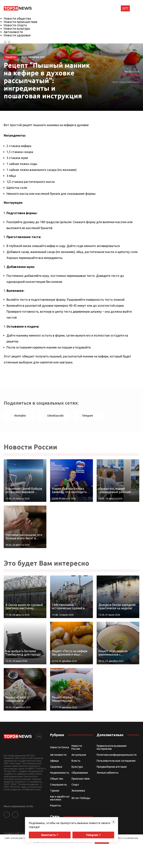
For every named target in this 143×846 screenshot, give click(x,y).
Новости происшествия (20, 22)
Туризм (54, 790)
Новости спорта (15, 25)
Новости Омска (59, 747)
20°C (125, 8)
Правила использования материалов (111, 747)
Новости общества (17, 18)
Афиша (54, 760)
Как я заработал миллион (59, 798)
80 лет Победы (81, 798)
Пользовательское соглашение (116, 760)
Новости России (77, 747)
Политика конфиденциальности (116, 754)
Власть (76, 760)
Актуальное (79, 754)
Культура (77, 766)
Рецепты (55, 805)
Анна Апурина (129, 74)
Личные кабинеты (107, 772)
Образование (80, 772)
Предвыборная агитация (112, 766)
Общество (56, 778)
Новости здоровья (17, 35)
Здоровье (56, 766)
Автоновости (13, 32)
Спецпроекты (58, 784)
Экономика (78, 790)
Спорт (75, 784)
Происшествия (81, 778)
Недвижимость (59, 772)
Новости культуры (17, 28)
